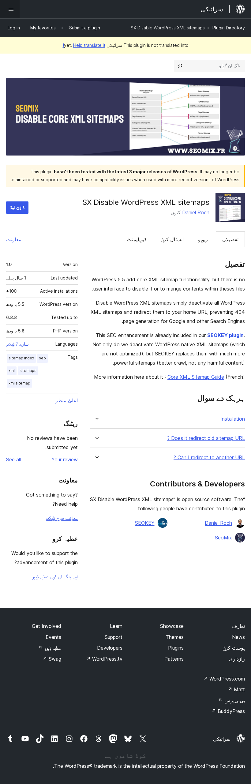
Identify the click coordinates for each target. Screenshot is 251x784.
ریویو (203, 239)
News (238, 637)
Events (53, 637)
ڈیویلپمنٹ (136, 239)
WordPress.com (224, 679)
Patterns (174, 659)
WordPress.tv (104, 659)
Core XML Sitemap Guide (195, 377)
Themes (175, 637)
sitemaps (28, 370)
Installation (232, 419)
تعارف (238, 626)
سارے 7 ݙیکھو (17, 344)
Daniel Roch (195, 212)
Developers (109, 648)
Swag (52, 659)
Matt (236, 689)
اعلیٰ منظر (66, 400)
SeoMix (223, 538)
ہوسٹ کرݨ (234, 648)
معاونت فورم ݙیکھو (61, 518)
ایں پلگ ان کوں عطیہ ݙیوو (55, 576)
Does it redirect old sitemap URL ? (206, 438)
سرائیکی (221, 739)
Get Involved (46, 626)
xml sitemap (19, 383)
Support (113, 637)
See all (13, 459)
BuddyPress (228, 711)
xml (12, 370)
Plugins (176, 648)
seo (42, 358)
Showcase (172, 626)
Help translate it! (84, 45)
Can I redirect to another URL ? (209, 457)
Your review (64, 459)
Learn (116, 626)
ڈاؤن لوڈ (17, 207)
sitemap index (21, 358)
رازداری (237, 659)
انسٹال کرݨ (172, 239)
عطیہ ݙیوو (50, 648)
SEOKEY (145, 523)
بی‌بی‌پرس (231, 700)
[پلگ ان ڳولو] (180, 66)
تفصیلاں (230, 239)
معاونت (13, 239)
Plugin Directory (228, 27)
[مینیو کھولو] (10, 9)
